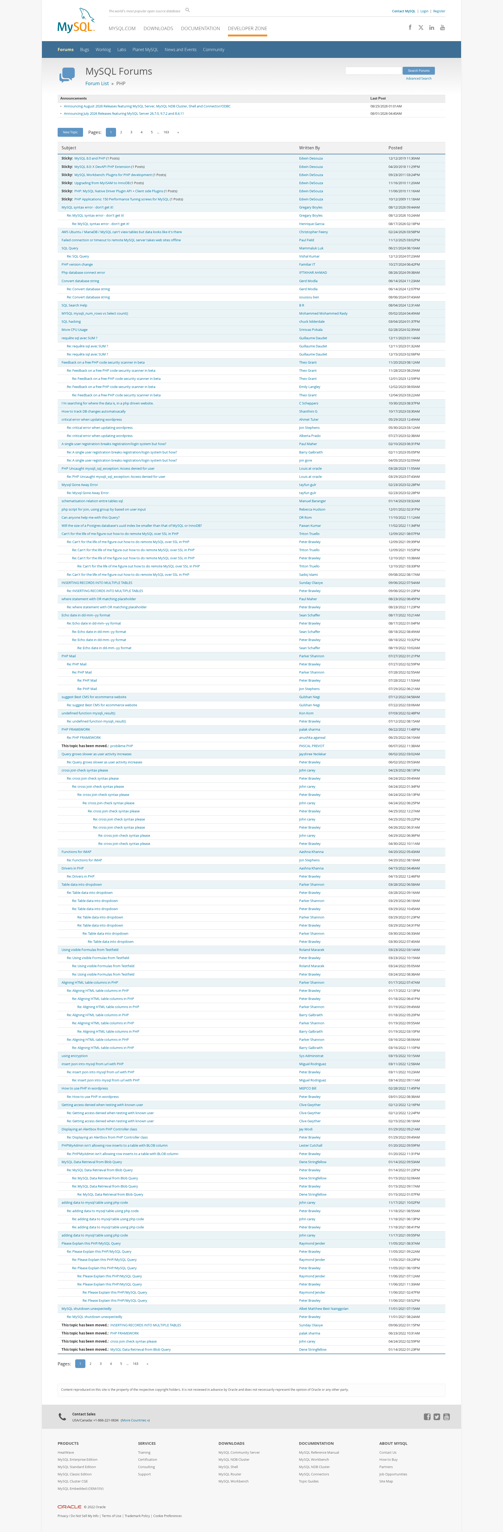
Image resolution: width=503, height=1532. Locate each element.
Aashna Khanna (311, 852)
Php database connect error (83, 272)
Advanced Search (418, 78)
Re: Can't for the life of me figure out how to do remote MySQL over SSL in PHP (128, 542)
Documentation (200, 28)
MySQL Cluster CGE (73, 1481)
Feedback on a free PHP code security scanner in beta (103, 362)
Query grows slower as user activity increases (97, 754)
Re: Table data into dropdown (90, 892)
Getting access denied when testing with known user (102, 1105)
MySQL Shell (228, 1467)
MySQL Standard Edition (77, 1467)
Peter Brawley (310, 542)
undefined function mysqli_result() (88, 713)
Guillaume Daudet (313, 338)
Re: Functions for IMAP (84, 860)
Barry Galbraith (311, 452)
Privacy (63, 1516)
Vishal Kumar (309, 256)
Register (439, 11)
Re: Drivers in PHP (81, 876)
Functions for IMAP (76, 852)
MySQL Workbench (233, 1481)
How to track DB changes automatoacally (94, 411)
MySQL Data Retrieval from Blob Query (92, 1162)
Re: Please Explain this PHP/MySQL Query (99, 1251)
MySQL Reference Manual (319, 1452)
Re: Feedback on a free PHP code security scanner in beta (111, 370)
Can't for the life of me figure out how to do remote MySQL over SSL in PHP (120, 534)
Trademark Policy (137, 1516)
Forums (66, 49)
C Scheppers (308, 403)
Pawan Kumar (310, 525)
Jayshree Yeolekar (312, 754)
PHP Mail (69, 656)
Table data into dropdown (82, 884)
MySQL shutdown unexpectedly (87, 1308)
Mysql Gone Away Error (80, 485)
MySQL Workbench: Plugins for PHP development (113, 175)
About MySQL (393, 1443)
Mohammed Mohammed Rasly (323, 313)
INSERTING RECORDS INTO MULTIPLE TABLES (97, 583)
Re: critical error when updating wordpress (100, 427)
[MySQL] (76, 21)
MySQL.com (122, 28)
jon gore (305, 460)
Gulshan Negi (309, 697)
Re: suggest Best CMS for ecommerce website (102, 705)
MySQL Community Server (239, 1452)
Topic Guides (309, 1481)
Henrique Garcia (311, 224)
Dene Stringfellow (312, 1162)
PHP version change (77, 264)
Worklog (103, 49)
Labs (121, 49)
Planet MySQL (145, 49)
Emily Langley (309, 387)
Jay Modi (306, 1129)
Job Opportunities (393, 1474)
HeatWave (66, 1452)
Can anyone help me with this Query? (91, 517)
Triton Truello (309, 534)
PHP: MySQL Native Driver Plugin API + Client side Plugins (118, 191)
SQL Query (70, 248)
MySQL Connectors (314, 1474)
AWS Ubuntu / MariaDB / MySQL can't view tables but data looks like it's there (122, 232)
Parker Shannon (311, 656)
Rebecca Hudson (312, 509)
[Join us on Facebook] (408, 29)
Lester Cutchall (310, 1145)
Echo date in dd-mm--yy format (86, 615)
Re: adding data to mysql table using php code (103, 1211)
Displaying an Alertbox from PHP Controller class (99, 1129)
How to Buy (388, 1459)
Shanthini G (308, 411)
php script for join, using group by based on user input (104, 509)
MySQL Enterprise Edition (77, 1459)
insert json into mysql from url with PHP (93, 1064)
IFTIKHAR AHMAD (313, 272)
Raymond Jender (312, 1243)
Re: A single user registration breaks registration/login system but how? (122, 452)
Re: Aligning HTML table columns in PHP (98, 990)
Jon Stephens (309, 427)
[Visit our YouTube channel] (440, 29)
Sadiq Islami (308, 574)
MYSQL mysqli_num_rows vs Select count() (95, 313)
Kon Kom (306, 713)
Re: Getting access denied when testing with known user (110, 1113)
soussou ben (309, 297)
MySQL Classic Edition (75, 1474)
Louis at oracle (310, 468)
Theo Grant (308, 362)
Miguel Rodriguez (312, 1064)
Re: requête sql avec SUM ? (87, 346)
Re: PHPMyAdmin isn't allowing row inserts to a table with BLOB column (122, 1154)
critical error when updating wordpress (92, 419)
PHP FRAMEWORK (76, 729)
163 (166, 132)
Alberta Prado (310, 436)
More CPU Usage (75, 329)
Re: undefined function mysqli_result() (96, 721)
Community (213, 49)
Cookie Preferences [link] (167, 1516)
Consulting (146, 1467)
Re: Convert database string (88, 289)
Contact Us (387, 1452)
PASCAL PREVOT (311, 746)
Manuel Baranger (312, 501)
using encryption (75, 1056)
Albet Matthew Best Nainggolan (323, 1308)
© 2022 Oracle (95, 1507)
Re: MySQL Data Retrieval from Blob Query (100, 1170)
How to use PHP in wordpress (85, 1088)
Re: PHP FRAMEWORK (84, 737)
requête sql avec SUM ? (79, 338)
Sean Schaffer (309, 615)
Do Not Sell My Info (85, 1516)
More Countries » (135, 1420)
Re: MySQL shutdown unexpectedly (94, 1317)
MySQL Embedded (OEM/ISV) (80, 1488)
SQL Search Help (74, 305)
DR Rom (305, 517)
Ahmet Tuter (309, 419)
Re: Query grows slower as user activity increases (104, 762)
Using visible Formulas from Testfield (90, 950)
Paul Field (306, 240)
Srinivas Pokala (310, 329)
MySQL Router (229, 1474)
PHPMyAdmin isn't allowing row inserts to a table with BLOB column (115, 1145)
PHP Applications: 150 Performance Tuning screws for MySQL (121, 199)
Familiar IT (307, 264)
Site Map (386, 1481)
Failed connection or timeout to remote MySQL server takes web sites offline (121, 240)
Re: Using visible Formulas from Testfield (98, 958)
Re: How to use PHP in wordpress (93, 1097)
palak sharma (309, 729)
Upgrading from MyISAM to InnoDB (102, 183)
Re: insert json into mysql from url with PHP (100, 1072)
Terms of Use (111, 1516)
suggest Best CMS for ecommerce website (94, 697)
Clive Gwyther (310, 1105)
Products (68, 1443)
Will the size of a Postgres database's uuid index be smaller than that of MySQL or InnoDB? (132, 525)
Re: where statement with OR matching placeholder (107, 607)
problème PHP (121, 746)
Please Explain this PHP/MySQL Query (91, 1243)
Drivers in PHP (73, 868)
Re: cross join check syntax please (93, 778)
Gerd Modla (308, 281)
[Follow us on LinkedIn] (430, 29)
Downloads (158, 28)
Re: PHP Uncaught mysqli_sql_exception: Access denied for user (116, 476)
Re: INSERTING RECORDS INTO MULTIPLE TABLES (105, 591)
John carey (307, 770)
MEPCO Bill (307, 1088)
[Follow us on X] (419, 29)
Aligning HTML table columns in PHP (90, 982)
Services (147, 1443)
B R (301, 305)
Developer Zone (247, 28)
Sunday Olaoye (311, 583)
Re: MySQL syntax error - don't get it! (95, 215)
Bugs (84, 49)
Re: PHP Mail (76, 664)
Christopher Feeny (313, 232)
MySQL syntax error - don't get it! (87, 207)
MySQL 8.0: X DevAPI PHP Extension (102, 167)
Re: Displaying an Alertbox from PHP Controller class (107, 1137)
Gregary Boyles (310, 207)
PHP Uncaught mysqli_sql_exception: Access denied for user (108, 468)
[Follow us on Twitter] (437, 1419)
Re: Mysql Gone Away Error (88, 493)
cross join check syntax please (85, 770)
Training (144, 1452)
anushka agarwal (312, 737)
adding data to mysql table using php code (95, 1202)
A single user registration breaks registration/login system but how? (114, 444)
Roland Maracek (311, 950)
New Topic (70, 132)
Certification (147, 1459)
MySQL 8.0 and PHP (89, 158)
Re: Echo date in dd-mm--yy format (94, 623)
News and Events (180, 49)
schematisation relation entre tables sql (92, 501)
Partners (386, 1467)
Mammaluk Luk (311, 248)
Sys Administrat (311, 1056)
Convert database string (80, 281)
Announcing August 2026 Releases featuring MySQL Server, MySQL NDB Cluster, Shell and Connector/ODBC (147, 106)
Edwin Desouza (311, 158)
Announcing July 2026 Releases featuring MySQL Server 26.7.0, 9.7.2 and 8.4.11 (124, 113)
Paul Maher (308, 444)
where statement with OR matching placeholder (99, 599)
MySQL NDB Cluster (233, 1459)
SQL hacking (71, 321)
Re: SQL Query (78, 256)
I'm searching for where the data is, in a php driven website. (108, 403)
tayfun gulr (307, 485)
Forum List (97, 83)
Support (144, 1474)
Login (424, 11)
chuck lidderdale (312, 321)
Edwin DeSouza (311, 175)
